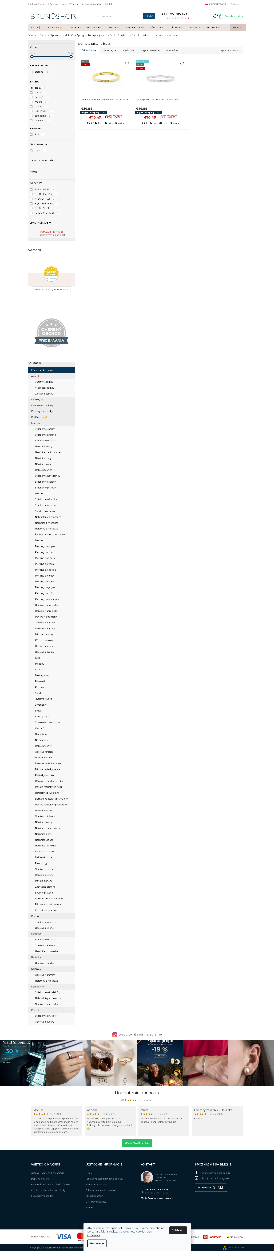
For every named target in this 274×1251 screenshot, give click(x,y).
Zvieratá (39, 728)
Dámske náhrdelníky (46, 611)
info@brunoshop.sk (159, 1198)
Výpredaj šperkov (44, 387)
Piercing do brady (44, 575)
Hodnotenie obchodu (137, 1092)
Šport (37, 693)
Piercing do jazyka (44, 587)
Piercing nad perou (45, 558)
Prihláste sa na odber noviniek (101, 1190)
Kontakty (110, 4)
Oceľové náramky (44, 622)
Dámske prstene (44, 875)
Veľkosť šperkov (38, 4)
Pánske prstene (43, 880)
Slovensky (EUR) (217, 4)
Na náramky (41, 740)
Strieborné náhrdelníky (47, 475)
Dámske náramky (44, 628)
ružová (41, 106)
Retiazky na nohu (44, 810)
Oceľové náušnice (44, 816)
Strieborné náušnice (45, 440)
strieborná (43, 115)
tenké (40, 150)
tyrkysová (42, 120)
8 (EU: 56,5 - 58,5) (46, 203)
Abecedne (172, 50)
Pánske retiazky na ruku (48, 787)
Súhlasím (178, 1230)
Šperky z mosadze (45, 511)
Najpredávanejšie (150, 50)
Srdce (37, 710)
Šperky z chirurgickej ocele (49, 534)
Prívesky (36, 1010)
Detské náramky (43, 646)
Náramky (36, 969)
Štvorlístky (40, 704)
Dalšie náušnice (43, 470)
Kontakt (90, 1207)
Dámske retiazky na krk (47, 763)
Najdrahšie (128, 50)
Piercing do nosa (44, 563)
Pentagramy (41, 675)
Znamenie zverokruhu (47, 722)
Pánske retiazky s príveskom (50, 804)
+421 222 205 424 (157, 1189)
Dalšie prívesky (43, 746)
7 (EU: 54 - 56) (44, 198)
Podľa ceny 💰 (39, 417)
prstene (41, 71)
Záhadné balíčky (43, 393)
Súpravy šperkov (43, 381)
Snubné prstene (43, 892)
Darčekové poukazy (42, 405)
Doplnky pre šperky (42, 411)
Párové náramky (43, 640)
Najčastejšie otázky (96, 1184)
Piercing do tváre (44, 593)
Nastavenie (97, 1243)
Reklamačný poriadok (42, 1195)
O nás (89, 1172)
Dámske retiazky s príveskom (51, 798)
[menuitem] (36, 27)
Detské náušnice (44, 851)
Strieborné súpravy (45, 481)
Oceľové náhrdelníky (46, 605)
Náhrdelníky (37, 986)
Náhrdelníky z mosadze (47, 517)
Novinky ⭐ (37, 399)
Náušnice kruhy (43, 446)
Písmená (39, 681)
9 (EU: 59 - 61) (44, 208)
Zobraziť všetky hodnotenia (51, 289)
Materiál (35, 423)
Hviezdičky (40, 734)
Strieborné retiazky (45, 505)
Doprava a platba (58, 4)
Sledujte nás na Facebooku (215, 1173)
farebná (41, 97)
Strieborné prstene (45, 434)
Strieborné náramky (45, 499)
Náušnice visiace (43, 464)
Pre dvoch (40, 687)
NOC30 (113, 117)
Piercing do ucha (44, 581)
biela (40, 87)
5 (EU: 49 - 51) (44, 189)
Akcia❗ (35, 376)
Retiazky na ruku (44, 775)
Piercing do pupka (44, 546)
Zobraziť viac (137, 1142)
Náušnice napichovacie (47, 452)
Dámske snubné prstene (48, 898)
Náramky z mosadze (46, 528)
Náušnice (36, 933)
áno (39, 134)
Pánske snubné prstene (48, 904)
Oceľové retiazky (44, 751)
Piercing (39, 493)
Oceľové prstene (44, 869)
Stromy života (42, 716)
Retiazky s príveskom (46, 792)
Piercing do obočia (45, 569)
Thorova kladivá (43, 698)
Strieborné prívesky (45, 487)
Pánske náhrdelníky (45, 616)
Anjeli (37, 669)
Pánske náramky (44, 634)
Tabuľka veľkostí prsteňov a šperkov (104, 1178)
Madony (39, 663)
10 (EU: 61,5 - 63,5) (46, 212)
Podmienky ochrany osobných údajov (50, 1184)
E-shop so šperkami (42, 370)
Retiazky (36, 957)
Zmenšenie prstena (45, 910)
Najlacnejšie (109, 50)
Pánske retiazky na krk (47, 769)
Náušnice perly (43, 458)
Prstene (35, 916)
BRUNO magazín (94, 1195)
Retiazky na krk (43, 757)
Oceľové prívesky (44, 652)
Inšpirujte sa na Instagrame (215, 1178)
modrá (40, 102)
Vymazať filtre (50, 232)
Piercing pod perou (45, 552)
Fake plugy (40, 863)
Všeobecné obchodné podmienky (48, 1190)
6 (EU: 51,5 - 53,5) (46, 194)
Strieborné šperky (44, 429)
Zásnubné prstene (45, 886)
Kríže (37, 657)
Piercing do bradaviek (46, 599)
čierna (40, 92)
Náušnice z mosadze (46, 522)
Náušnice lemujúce (45, 845)
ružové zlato (44, 111)
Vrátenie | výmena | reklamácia (86, 4)
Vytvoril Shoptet (236, 1247)
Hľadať (149, 16)
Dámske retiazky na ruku (48, 781)
